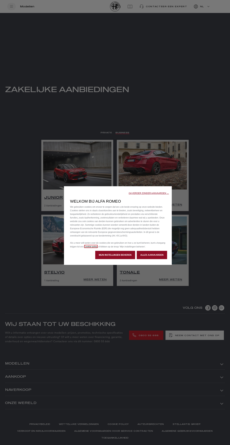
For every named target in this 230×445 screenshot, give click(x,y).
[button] (149, 193)
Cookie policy (91, 246)
